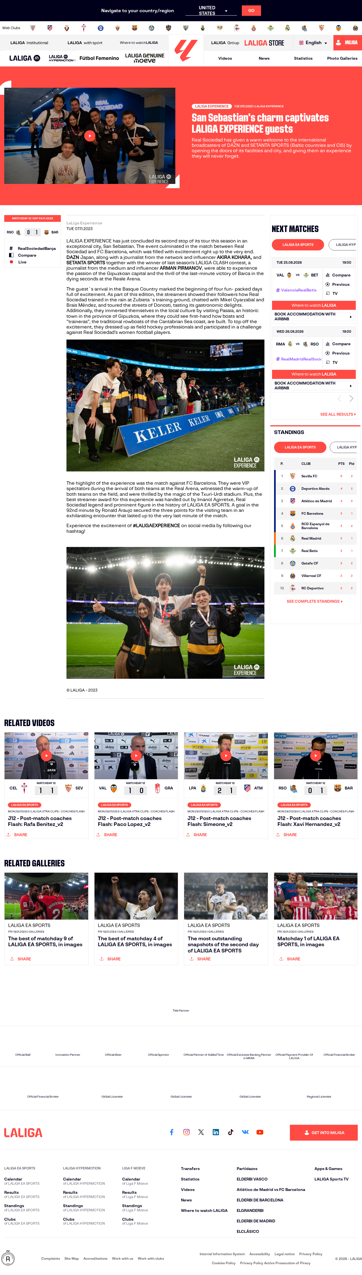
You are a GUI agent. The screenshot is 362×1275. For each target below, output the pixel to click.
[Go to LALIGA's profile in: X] (201, 1133)
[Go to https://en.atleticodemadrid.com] (50, 28)
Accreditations (95, 1258)
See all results (336, 414)
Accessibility (259, 1254)
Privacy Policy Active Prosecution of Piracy (275, 1263)
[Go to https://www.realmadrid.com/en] (287, 28)
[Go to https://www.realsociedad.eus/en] (304, 28)
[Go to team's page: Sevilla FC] (292, 476)
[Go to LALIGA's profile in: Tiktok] (230, 1133)
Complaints (50, 1258)
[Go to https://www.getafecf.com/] (151, 28)
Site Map (71, 1258)
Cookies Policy (224, 1263)
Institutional (29, 42)
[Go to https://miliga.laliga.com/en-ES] (347, 42)
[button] (25, 58)
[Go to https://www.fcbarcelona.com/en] (134, 28)
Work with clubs (151, 1258)
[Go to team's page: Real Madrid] (292, 538)
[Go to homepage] (186, 63)
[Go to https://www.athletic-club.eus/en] (33, 28)
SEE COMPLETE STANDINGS (313, 601)
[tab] (298, 244)
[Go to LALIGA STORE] (264, 42)
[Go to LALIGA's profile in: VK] (245, 1133)
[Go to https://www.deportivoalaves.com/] (100, 28)
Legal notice (285, 1254)
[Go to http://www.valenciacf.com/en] (338, 28)
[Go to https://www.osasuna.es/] (67, 28)
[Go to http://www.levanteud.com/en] (168, 28)
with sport (85, 42)
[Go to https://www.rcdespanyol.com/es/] (253, 28)
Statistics (303, 58)
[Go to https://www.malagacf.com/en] (186, 28)
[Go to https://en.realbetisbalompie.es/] (270, 28)
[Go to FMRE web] (8, 1258)
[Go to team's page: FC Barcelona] (292, 513)
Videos (225, 58)
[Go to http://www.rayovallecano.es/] (220, 28)
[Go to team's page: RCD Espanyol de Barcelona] (292, 526)
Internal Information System (222, 1254)
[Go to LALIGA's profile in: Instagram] (186, 1133)
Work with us (122, 1258)
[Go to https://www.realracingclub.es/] (203, 28)
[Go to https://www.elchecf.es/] (117, 28)
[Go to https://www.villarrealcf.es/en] (355, 28)
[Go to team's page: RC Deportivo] (292, 588)
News (264, 58)
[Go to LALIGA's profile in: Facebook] (172, 1133)
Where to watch (139, 42)
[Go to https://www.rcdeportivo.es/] (236, 28)
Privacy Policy (310, 1254)
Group (225, 42)
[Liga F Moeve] (99, 58)
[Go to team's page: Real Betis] (292, 551)
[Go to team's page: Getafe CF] (292, 563)
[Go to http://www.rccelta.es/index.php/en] (83, 28)
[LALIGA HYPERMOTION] (62, 58)
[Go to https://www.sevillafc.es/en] (321, 28)
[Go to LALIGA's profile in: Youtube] (260, 1133)
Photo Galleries (342, 58)
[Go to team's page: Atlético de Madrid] (292, 501)
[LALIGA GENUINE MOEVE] (145, 58)
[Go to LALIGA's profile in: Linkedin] (216, 1133)
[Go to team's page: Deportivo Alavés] (292, 488)
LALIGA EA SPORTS (298, 244)
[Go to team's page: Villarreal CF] (292, 576)
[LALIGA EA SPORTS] (25, 58)
